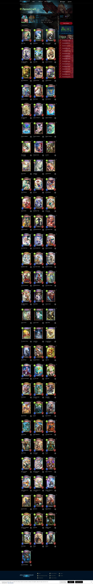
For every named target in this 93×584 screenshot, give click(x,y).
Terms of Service (53, 573)
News (40, 573)
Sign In (70, 1)
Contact (61, 575)
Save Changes (66, 23)
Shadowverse (41, 577)
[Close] (91, 582)
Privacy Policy (53, 575)
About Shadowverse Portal (43, 575)
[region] (46, 582)
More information (10, 582)
